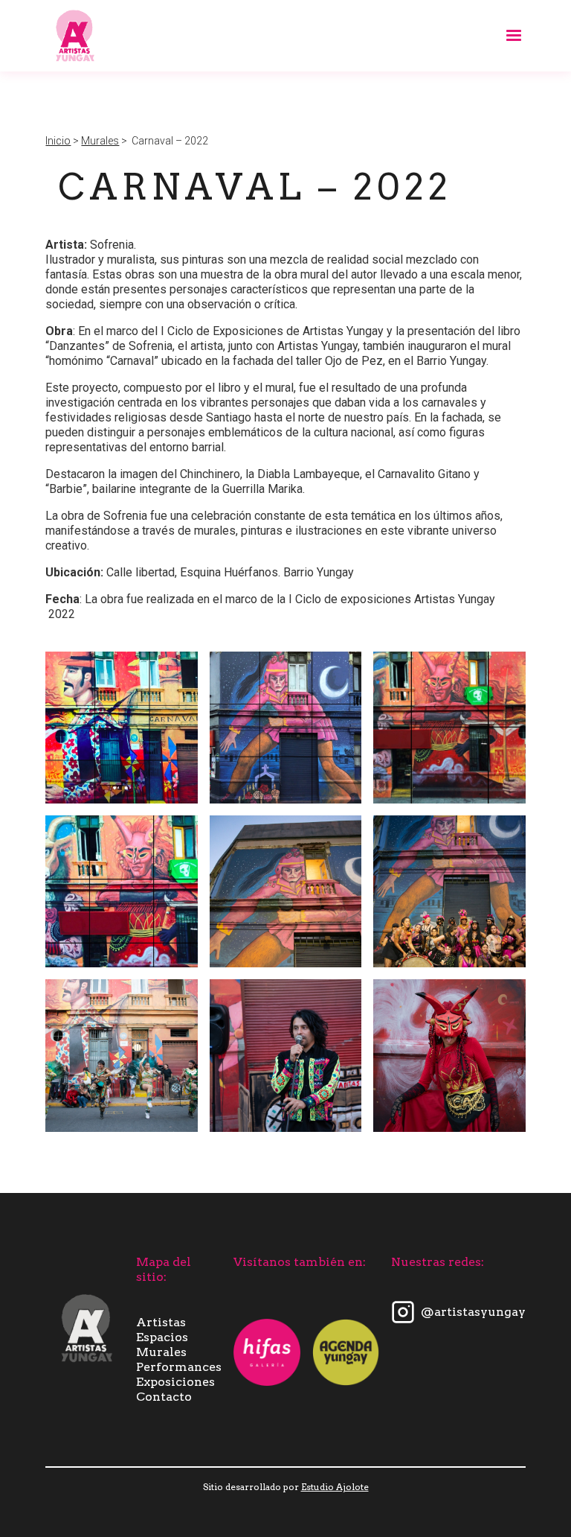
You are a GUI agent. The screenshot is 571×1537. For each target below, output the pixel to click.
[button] (507, 35)
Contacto (164, 1397)
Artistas (161, 1322)
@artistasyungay (473, 1312)
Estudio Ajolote (335, 1486)
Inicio (58, 141)
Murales (100, 141)
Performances (179, 1367)
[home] (75, 36)
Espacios (162, 1337)
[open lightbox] (121, 727)
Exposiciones (175, 1382)
